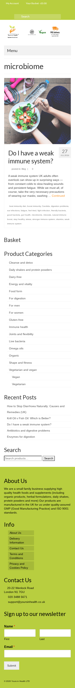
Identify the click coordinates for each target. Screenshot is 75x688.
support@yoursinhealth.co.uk (26, 601)
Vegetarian (19, 384)
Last (42, 639)
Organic (14, 355)
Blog (24, 169)
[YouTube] (6, 10)
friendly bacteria (58, 210)
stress (28, 219)
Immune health (18, 327)
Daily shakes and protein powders (30, 269)
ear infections (13, 210)
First (6, 639)
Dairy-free (15, 276)
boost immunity (34, 206)
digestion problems (59, 206)
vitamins (59, 219)
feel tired (32, 210)
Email (9, 646)
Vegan (16, 377)
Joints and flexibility (21, 334)
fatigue (24, 210)
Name (9, 626)
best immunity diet (17, 206)
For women (16, 312)
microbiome (37, 215)
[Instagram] (12, 10)
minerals (47, 215)
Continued (58, 195)
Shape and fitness (20, 362)
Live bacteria (17, 341)
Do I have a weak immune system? (29, 424)
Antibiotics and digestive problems (28, 430)
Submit (11, 665)
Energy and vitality (20, 284)
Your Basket (36, 3)
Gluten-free (16, 319)
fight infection (44, 210)
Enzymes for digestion (21, 436)
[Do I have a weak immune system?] (37, 110)
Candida (46, 206)
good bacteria (13, 215)
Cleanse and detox (21, 262)
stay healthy (19, 219)
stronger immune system (43, 219)
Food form (15, 291)
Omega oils (16, 348)
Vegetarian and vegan (23, 369)
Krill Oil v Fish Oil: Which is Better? (29, 418)
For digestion (17, 298)
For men (14, 305)
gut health (26, 215)
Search (48, 458)
